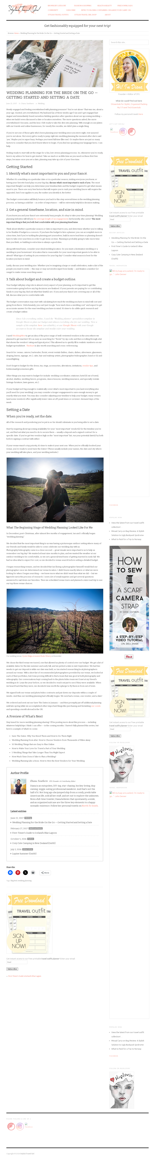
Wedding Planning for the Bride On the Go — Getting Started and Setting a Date (52, 822)
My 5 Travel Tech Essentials (129, 107)
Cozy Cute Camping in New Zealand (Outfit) (34, 843)
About (108, 15)
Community (53, 10)
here (40, 325)
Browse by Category (57, 6)
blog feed (14, 881)
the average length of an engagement (51, 219)
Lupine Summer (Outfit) (24, 853)
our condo (96, 706)
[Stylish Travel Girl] (24, 8)
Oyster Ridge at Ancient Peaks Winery (36, 656)
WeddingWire (19, 336)
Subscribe (70, 10)
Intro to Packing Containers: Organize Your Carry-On (106, 10)
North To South (90, 806)
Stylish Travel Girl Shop (85, 15)
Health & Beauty (104, 6)
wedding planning (24, 881)
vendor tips (87, 366)
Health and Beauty (35, 828)
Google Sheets (70, 325)
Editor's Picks (27, 849)
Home (16, 33)
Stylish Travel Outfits (58, 15)
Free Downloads (125, 6)
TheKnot (30, 346)
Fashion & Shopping (82, 6)
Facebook (113, 505)
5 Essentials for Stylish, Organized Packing (129, 104)
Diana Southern (27, 104)
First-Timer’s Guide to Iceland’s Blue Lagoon (34, 833)
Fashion (30, 839)
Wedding (41, 104)
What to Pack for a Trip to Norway (126, 539)
